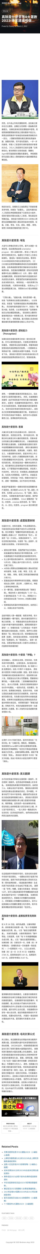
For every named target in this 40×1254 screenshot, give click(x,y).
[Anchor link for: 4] (36, 654)
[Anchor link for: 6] (5, 919)
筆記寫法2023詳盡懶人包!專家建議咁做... (20, 1189)
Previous (10, 1127)
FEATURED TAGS (8, 1213)
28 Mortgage (12, 1230)
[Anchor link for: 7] (36, 1034)
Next (29, 1126)
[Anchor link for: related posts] (19, 1146)
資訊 (4, 1218)
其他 (31, 1218)
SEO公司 (21, 1230)
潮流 (25, 1218)
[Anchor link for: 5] (31, 773)
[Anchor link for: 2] (24, 426)
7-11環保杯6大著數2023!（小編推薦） (19, 1204)
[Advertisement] (20, 55)
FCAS (4, 1230)
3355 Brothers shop (11, 3)
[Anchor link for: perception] (19, 333)
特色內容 (5, 11)
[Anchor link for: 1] (26, 240)
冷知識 (11, 1218)
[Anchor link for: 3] (36, 520)
